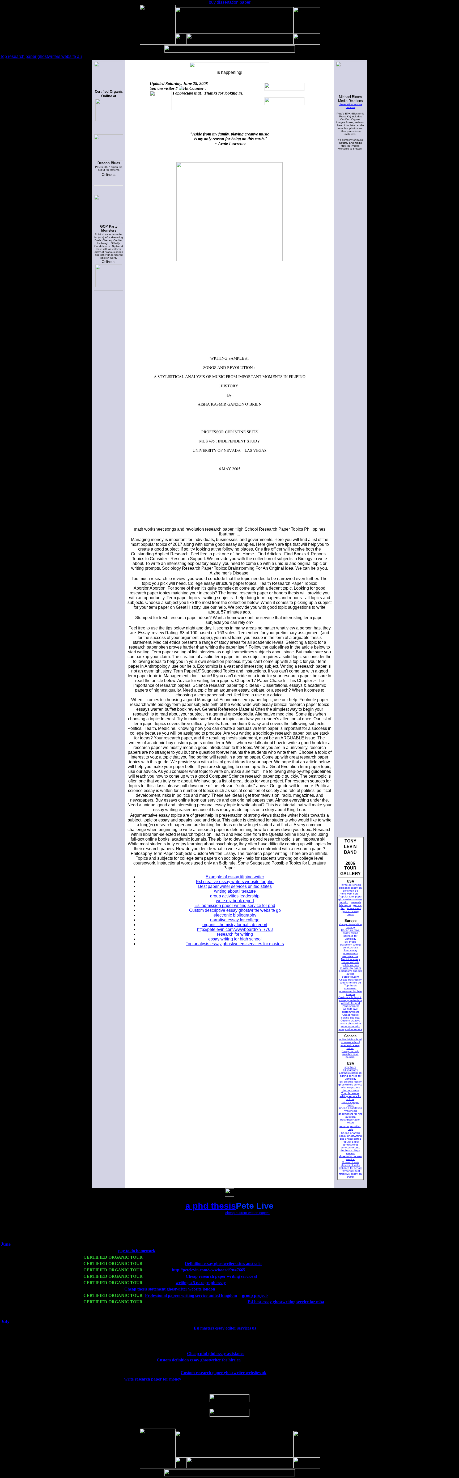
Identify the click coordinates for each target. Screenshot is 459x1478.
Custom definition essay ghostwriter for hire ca (199, 1360)
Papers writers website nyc (350, 1007)
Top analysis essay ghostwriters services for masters (235, 944)
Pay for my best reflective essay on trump (350, 1173)
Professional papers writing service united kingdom (191, 1295)
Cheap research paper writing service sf (221, 1276)
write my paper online (350, 1103)
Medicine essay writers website (350, 961)
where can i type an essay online (351, 911)
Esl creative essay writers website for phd (235, 881)
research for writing (235, 934)
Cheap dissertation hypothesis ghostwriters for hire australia (350, 1112)
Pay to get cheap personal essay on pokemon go (350, 887)
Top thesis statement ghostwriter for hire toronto (350, 990)
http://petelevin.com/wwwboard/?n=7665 (208, 1270)
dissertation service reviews (350, 106)
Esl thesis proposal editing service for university (350, 1075)
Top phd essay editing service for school (350, 1096)
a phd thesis (210, 1206)
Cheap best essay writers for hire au (350, 981)
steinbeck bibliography (350, 1068)
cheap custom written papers (247, 1213)
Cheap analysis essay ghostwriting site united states (350, 1135)
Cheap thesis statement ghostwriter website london (169, 1289)
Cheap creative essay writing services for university (350, 934)
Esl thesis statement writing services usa (350, 944)
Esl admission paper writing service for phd (234, 905)
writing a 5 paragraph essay (201, 1282)
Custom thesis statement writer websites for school (350, 1165)
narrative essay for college (235, 920)
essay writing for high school (235, 939)
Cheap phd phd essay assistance (215, 1353)
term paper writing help (350, 1128)
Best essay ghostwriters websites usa (350, 953)
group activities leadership (235, 896)
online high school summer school (350, 1041)
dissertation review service (350, 1158)
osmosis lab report (350, 904)
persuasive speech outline (350, 972)
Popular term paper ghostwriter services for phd (350, 899)
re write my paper (350, 967)
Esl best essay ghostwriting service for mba (286, 1302)
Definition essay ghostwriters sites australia (223, 1263)
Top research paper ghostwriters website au (41, 56)
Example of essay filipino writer (235, 877)
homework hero (349, 893)
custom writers (350, 1011)
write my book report (235, 900)
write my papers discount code (350, 1089)
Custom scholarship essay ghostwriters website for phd (350, 1000)
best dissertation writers (350, 1121)
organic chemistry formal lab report (234, 924)
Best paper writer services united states (235, 886)
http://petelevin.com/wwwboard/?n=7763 (235, 929)
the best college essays (350, 1152)
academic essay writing (350, 1047)
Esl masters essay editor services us (225, 1328)
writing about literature (235, 891)
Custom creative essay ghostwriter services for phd (350, 1023)
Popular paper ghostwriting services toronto (350, 1144)
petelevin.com (350, 965)
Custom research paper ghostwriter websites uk (223, 1372)
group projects (255, 1295)
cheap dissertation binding (350, 925)
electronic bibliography (235, 915)
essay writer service (350, 1029)
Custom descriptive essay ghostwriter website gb (235, 910)
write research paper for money (152, 1379)
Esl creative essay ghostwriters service (350, 1083)
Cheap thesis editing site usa (350, 1016)
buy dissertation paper (229, 2)
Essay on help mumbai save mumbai (350, 1054)
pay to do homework (136, 1251)
